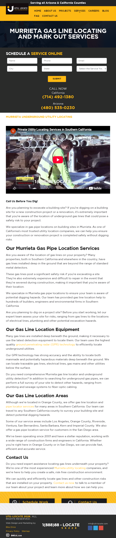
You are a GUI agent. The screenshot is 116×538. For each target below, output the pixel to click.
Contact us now (63, 483)
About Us (50, 11)
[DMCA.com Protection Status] (14, 535)
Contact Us (50, 16)
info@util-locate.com (98, 524)
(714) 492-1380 (58, 97)
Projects (65, 11)
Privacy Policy (12, 531)
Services (79, 11)
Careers (93, 11)
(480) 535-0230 (58, 108)
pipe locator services (20, 406)
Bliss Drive (11, 527)
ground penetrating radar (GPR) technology (45, 344)
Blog (105, 11)
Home (37, 11)
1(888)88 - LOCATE (60, 526)
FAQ (36, 16)
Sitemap (26, 531)
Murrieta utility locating (70, 468)
